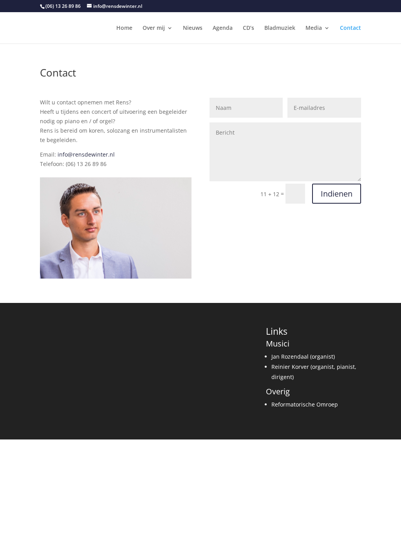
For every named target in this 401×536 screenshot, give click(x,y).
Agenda (223, 28)
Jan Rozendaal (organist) (303, 356)
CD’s (248, 28)
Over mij (154, 28)
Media (313, 28)
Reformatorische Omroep (304, 404)
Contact (350, 28)
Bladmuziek (279, 28)
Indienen (336, 193)
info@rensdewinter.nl (86, 154)
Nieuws (192, 28)
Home (124, 28)
